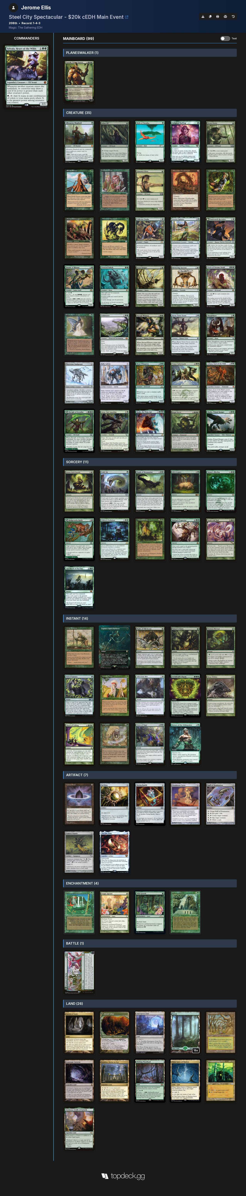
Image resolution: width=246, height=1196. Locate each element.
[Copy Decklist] (210, 16)
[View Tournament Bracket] (126, 17)
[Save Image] (203, 16)
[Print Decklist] (217, 16)
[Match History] (233, 16)
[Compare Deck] (225, 16)
